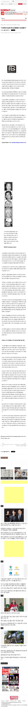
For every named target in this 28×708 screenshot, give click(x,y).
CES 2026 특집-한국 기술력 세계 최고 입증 (13, 588)
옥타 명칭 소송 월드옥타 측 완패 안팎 (12, 620)
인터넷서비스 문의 (13, 700)
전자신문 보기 (4, 663)
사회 (2, 595)
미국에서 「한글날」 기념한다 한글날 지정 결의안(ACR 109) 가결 (7, 478)
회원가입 (24, 3)
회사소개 (2, 700)
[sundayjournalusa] (8, 10)
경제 (4, 24)
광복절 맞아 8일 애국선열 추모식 (11, 655)
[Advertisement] (14, 482)
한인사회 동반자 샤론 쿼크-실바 (10, 613)
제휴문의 (19, 700)
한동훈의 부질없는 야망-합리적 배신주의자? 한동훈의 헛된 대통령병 (13, 529)
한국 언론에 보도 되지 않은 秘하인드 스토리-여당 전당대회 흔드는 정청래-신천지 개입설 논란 (13, 534)
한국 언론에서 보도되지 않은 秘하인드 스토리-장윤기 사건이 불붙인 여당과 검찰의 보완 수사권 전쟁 (14, 538)
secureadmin (16, 32)
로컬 (2, 628)
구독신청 (23, 700)
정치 (2, 506)
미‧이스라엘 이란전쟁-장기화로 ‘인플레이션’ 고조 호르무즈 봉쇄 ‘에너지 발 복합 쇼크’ (13, 585)
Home (2, 24)
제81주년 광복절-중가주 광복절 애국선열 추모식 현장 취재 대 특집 (14, 651)
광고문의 (7, 700)
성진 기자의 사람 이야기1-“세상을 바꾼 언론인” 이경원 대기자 (21, 478)
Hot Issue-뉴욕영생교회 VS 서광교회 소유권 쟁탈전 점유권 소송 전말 (14, 624)
